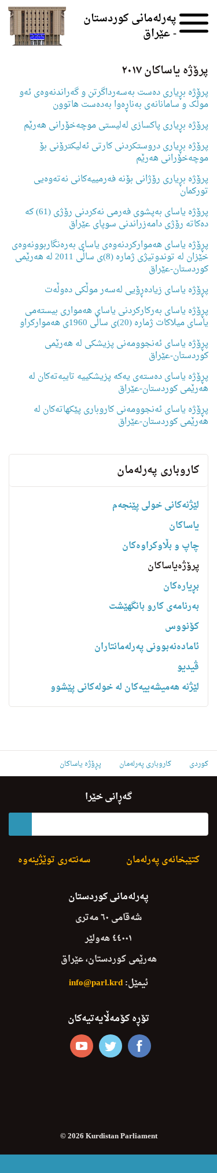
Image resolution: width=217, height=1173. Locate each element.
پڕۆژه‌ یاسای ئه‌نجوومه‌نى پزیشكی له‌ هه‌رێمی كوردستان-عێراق (126, 350)
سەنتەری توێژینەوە (54, 860)
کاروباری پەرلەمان (158, 470)
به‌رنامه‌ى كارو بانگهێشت (154, 606)
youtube (81, 1045)
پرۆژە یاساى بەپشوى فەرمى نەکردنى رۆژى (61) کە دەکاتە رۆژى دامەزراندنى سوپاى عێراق (116, 218)
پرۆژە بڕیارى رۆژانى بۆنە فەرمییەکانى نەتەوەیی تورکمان (121, 185)
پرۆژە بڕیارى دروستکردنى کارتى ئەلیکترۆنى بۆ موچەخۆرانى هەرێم (123, 152)
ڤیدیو (188, 667)
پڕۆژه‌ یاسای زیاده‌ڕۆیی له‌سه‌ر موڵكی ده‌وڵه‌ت (126, 290)
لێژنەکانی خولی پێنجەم (155, 505)
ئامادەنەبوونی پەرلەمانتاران (146, 647)
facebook (139, 1045)
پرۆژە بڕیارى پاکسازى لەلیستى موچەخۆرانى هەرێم (116, 125)
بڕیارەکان (181, 586)
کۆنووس (182, 627)
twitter (110, 1045)
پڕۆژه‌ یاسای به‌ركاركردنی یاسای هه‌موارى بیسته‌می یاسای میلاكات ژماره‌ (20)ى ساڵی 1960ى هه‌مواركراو (114, 317)
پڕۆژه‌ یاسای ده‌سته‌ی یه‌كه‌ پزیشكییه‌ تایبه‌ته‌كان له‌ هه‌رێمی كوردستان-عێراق (118, 382)
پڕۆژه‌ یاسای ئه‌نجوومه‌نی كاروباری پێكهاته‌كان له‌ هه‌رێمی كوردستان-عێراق (121, 415)
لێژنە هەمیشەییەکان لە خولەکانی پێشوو (124, 687)
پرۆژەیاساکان (173, 566)
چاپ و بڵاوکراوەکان (160, 546)
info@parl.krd (96, 983)
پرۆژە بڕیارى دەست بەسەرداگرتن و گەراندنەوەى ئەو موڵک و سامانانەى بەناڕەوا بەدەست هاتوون (113, 98)
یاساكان (184, 525)
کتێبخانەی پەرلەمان (163, 860)
